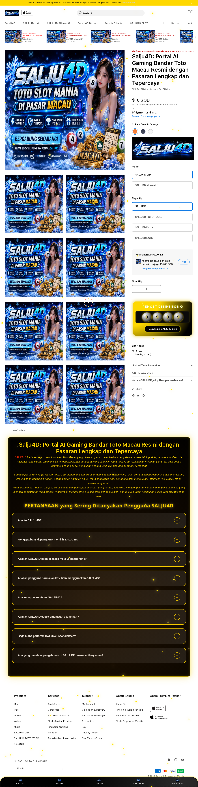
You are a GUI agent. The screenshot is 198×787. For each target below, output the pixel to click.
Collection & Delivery (93, 710)
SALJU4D (10, 23)
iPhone (18, 715)
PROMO (20, 783)
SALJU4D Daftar (87, 23)
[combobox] (111, 13)
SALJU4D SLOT (139, 23)
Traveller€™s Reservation (62, 738)
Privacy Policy (90, 732)
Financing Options (58, 727)
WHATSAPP (138, 783)
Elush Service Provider (60, 721)
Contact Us (88, 721)
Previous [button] (6, 2)
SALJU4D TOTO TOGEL (148, 217)
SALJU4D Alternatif (58, 23)
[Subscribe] (61, 769)
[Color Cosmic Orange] (135, 131)
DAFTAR (99, 783)
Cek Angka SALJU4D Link (163, 329)
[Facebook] (134, 396)
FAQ (84, 727)
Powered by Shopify (174, 776)
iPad (16, 710)
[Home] (12, 13)
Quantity (137, 281)
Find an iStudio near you (129, 710)
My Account (88, 704)
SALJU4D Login (114, 23)
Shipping (150, 104)
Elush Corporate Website (129, 721)
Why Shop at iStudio (127, 715)
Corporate (53, 710)
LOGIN (59, 783)
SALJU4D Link (31, 23)
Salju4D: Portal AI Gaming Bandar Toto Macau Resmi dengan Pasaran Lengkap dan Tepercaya (81, 3)
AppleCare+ (54, 704)
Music (17, 727)
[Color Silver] (150, 131)
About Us (121, 704)
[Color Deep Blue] (143, 131)
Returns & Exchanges (93, 715)
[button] (10, 23)
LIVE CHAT (177, 783)
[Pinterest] (144, 396)
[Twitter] (139, 396)
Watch (17, 721)
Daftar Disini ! (128, 3)
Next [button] (191, 2)
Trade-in (52, 732)
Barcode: (154, 89)
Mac (16, 704)
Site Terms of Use (92, 738)
